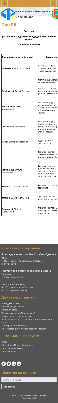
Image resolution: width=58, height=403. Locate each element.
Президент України (10, 303)
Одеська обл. (24, 17)
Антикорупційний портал (13, 325)
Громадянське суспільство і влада (17, 316)
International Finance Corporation (17, 345)
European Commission (12, 348)
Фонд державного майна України (32, 11)
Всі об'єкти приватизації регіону (17, 287)
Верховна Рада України (12, 306)
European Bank (8, 351)
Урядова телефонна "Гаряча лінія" (18, 313)
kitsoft (34, 398)
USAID (4, 341)
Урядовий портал (9, 309)
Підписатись (9, 386)
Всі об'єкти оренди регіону (14, 290)
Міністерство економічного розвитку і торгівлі (24, 328)
